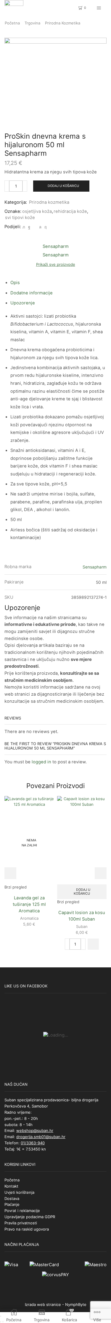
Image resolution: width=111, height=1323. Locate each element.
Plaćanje (12, 1204)
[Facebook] (29, 227)
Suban (82, 926)
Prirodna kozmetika (62, 23)
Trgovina (32, 23)
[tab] (15, 282)
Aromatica (29, 918)
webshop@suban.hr (34, 1130)
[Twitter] (24, 227)
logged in (41, 762)
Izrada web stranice (43, 1304)
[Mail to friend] (35, 227)
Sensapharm (95, 567)
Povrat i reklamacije (22, 1210)
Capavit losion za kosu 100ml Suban (81, 916)
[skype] (45, 227)
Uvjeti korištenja (19, 1192)
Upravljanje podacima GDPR (29, 1216)
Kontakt (11, 1186)
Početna (12, 23)
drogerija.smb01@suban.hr (40, 1136)
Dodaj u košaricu (63, 186)
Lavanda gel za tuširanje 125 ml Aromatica (29, 904)
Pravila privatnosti (20, 1223)
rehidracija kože (70, 211)
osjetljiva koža (37, 211)
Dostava (11, 1198)
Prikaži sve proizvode (55, 264)
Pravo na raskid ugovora (26, 1229)
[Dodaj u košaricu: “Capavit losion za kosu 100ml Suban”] (93, 944)
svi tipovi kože (20, 217)
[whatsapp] (40, 227)
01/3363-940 (33, 1142)
